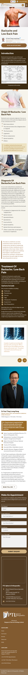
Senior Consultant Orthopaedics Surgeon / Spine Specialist (15, 40)
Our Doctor (4, 633)
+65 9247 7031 (9, 598)
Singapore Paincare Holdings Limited (14, 622)
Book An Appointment (14, 45)
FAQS (2, 642)
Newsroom (3, 639)
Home (2, 630)
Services (3, 636)
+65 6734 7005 (23, 1)
